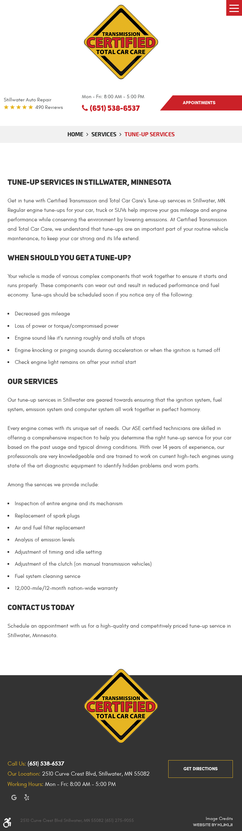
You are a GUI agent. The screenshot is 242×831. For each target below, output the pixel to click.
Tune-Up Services (149, 134)
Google (14, 797)
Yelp (26, 797)
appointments (199, 102)
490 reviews (49, 107)
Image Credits (219, 818)
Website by (213, 824)
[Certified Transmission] (121, 42)
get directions (200, 769)
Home (75, 134)
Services (103, 134)
